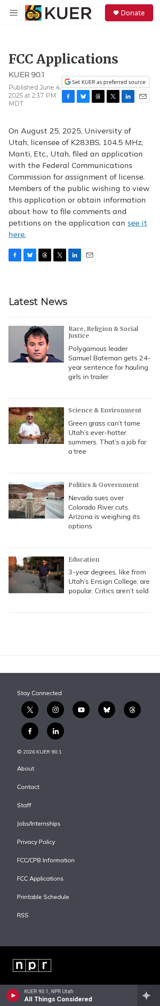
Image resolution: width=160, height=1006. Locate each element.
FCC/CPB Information (46, 860)
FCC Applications (40, 879)
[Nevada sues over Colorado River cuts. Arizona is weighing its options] (36, 500)
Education (83, 559)
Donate (133, 13)
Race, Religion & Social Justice (103, 332)
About (25, 768)
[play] (13, 995)
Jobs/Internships (39, 823)
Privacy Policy (36, 842)
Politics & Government (103, 485)
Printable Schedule (43, 897)
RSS (23, 915)
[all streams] (148, 995)
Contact (28, 787)
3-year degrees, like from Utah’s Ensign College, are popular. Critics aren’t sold (109, 581)
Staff (24, 805)
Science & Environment (105, 410)
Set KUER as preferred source (108, 82)
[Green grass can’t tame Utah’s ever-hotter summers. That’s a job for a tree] (36, 425)
